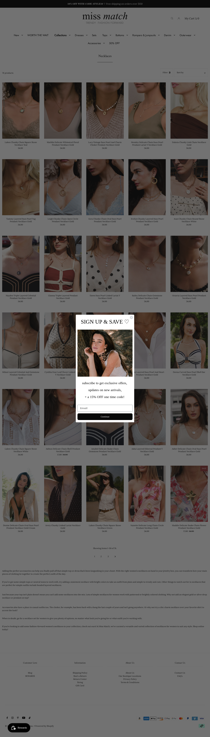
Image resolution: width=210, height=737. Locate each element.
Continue (105, 416)
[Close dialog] (131, 317)
